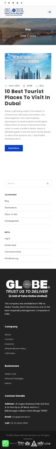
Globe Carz (10, 373)
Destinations (11, 207)
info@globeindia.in (21, 416)
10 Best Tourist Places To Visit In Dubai (27, 97)
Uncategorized (12, 221)
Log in (7, 238)
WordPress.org (11, 258)
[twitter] (13, 3)
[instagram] (21, 3)
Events (8, 383)
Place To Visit (11, 214)
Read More (13, 148)
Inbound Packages (14, 378)
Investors (9, 343)
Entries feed (10, 245)
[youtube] (17, 3)
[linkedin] (9, 3)
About (8, 334)
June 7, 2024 (14, 85)
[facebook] (5, 3)
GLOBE (29, 85)
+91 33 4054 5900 (19, 423)
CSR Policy (10, 353)
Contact (9, 339)
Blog (41, 85)
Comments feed (13, 251)
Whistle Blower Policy (15, 348)
